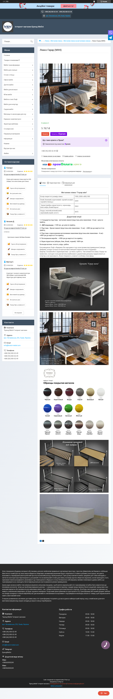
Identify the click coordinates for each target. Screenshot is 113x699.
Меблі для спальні (10, 70)
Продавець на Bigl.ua (56, 682)
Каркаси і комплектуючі (12, 119)
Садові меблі (8, 109)
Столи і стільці (9, 75)
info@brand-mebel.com (12, 345)
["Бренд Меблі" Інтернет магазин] (7, 26)
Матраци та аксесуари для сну (15, 114)
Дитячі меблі (8, 85)
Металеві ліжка (56, 41)
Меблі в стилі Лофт (11, 99)
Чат (105, 693)
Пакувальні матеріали (12, 134)
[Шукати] (31, 41)
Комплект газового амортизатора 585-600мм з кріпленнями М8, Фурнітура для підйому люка (18, 275)
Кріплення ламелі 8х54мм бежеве (19, 237)
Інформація (8, 139)
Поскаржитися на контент (58, 683)
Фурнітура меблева (11, 124)
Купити (45, 134)
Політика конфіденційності (75, 683)
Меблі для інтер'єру (11, 104)
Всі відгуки (18, 313)
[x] (43, 541)
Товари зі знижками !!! (12, 60)
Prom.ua (67, 680)
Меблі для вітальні (10, 89)
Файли (6, 153)
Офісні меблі (8, 80)
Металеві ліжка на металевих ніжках (77, 41)
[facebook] (41, 541)
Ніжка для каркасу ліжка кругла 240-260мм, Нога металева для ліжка (19, 180)
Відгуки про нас (9, 148)
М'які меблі (8, 94)
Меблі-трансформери (12, 65)
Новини (6, 143)
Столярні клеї (9, 129)
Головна (7, 55)
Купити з (55, 134)
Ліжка (47, 41)
